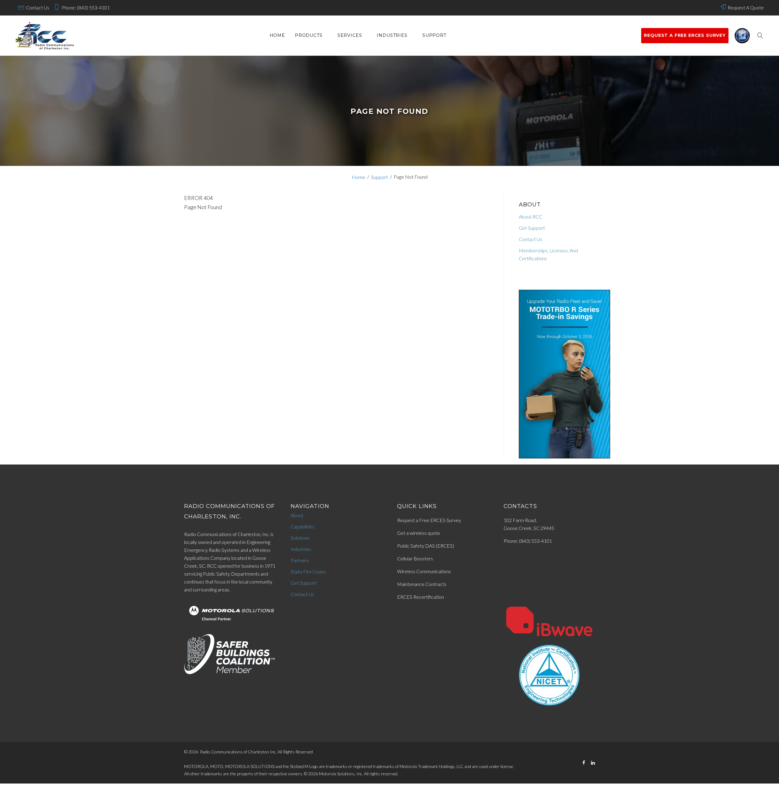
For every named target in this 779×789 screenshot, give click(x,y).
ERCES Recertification (420, 597)
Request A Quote (746, 7)
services (349, 35)
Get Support (532, 228)
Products (309, 35)
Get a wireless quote (418, 533)
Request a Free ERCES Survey (429, 520)
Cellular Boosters (415, 558)
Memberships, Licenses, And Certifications (548, 254)
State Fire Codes (308, 571)
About (297, 515)
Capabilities (303, 526)
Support (434, 35)
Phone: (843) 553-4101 (85, 7)
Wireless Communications (424, 571)
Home (277, 35)
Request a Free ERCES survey (685, 35)
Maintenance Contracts (421, 584)
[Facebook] (583, 762)
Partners (300, 560)
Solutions (300, 538)
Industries (392, 35)
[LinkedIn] (593, 762)
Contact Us (37, 7)
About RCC (530, 216)
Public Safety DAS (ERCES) (425, 546)
